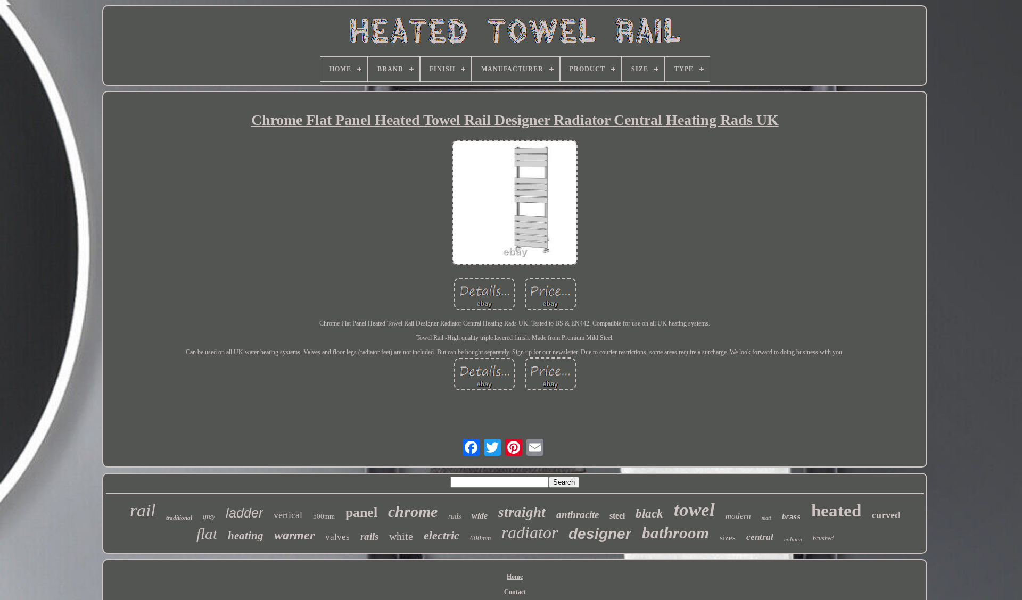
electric (441, 535)
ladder (244, 512)
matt (766, 518)
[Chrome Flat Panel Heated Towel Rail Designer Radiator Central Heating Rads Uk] (514, 204)
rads (454, 516)
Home (515, 576)
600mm (480, 538)
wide (480, 515)
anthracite (577, 514)
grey (209, 516)
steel (617, 515)
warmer (294, 535)
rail (142, 510)
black (649, 513)
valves (337, 537)
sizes (728, 538)
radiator (529, 532)
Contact (515, 592)
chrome (413, 511)
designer (599, 534)
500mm (324, 516)
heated (836, 510)
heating (245, 535)
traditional (179, 517)
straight (522, 512)
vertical (288, 515)
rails (369, 536)
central (759, 537)
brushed (823, 538)
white (401, 536)
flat (206, 533)
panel (361, 512)
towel (694, 509)
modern (738, 516)
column (793, 539)
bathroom (675, 532)
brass (791, 517)
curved (886, 515)
